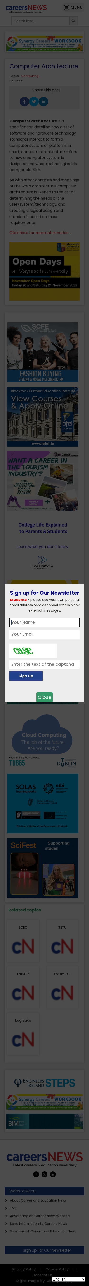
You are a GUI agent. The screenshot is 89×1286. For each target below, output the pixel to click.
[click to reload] (33, 649)
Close (45, 697)
